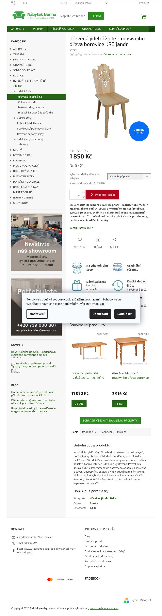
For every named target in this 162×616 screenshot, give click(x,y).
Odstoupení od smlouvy (99, 556)
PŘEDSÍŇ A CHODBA (24, 60)
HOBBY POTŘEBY (23, 198)
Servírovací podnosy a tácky (34, 129)
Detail (79, 403)
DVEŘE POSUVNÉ (22, 192)
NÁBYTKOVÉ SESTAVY (26, 187)
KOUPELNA (19, 161)
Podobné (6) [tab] (89, 432)
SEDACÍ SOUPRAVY (24, 70)
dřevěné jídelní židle (30, 97)
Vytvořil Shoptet (141, 600)
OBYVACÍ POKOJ (22, 65)
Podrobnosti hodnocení (117, 54)
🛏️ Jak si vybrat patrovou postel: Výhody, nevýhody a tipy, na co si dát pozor (33, 366)
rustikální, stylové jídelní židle (35, 113)
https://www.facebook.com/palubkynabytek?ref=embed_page (46, 551)
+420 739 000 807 (27, 543)
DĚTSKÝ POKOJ (22, 155)
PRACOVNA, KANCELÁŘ (26, 166)
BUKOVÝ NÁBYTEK (23, 176)
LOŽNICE (18, 76)
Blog (64, 3)
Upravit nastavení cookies (103, 608)
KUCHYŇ (18, 150)
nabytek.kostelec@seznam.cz (35, 537)
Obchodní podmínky (97, 546)
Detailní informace (80, 228)
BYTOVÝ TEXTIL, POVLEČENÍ (29, 81)
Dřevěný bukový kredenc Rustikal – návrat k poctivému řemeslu (33, 402)
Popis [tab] (75, 432)
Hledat (96, 16)
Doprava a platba (95, 566)
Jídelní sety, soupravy (30, 139)
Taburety (22, 145)
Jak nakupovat (84, 3)
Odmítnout (100, 314)
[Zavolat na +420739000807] (17, 3)
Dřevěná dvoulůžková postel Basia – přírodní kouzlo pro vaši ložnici (34, 393)
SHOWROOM (20, 203)
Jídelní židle (24, 91)
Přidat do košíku (105, 194)
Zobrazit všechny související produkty (110, 420)
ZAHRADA (18, 54)
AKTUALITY (19, 49)
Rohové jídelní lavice (29, 123)
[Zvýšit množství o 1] (84, 192)
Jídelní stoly (24, 118)
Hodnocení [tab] (107, 432)
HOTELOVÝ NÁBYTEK (25, 171)
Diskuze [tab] (121, 432)
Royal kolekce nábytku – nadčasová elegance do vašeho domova (33, 353)
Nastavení (37, 314)
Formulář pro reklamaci (98, 562)
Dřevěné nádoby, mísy (30, 134)
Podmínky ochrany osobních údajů (105, 551)
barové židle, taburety (31, 108)
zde (102, 304)
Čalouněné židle (27, 102)
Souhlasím (125, 314)
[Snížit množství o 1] (84, 197)
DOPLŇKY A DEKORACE (26, 182)
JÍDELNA (18, 86)
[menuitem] (17, 29)
